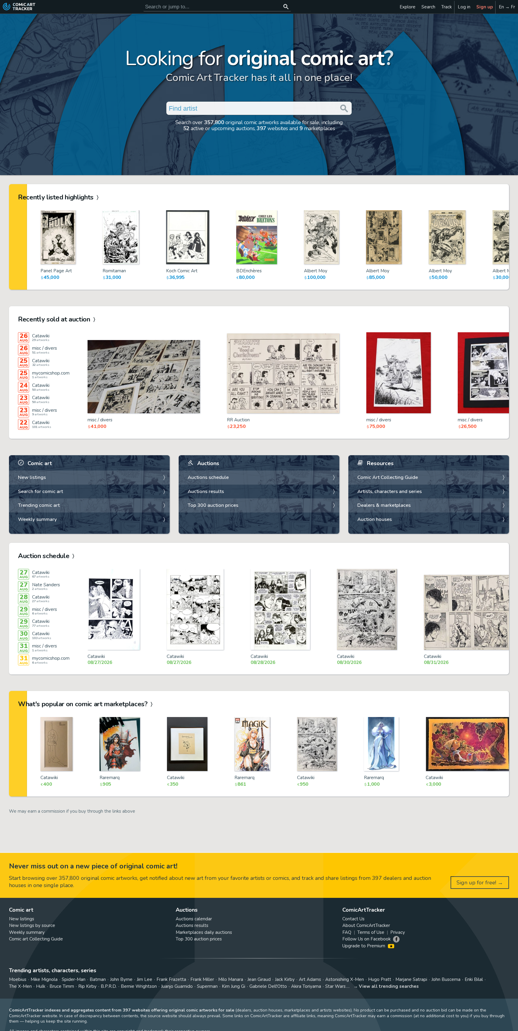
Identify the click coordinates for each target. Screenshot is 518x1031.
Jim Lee (144, 979)
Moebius (17, 979)
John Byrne (121, 979)
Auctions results (206, 491)
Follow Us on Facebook (366, 939)
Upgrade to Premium (364, 946)
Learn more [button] (83, 1002)
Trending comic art (39, 505)
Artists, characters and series (389, 491)
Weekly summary (37, 519)
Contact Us (353, 919)
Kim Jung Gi (233, 986)
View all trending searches (389, 986)
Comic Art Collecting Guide (387, 477)
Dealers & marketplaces (384, 505)
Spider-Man (73, 979)
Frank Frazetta (171, 979)
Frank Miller (202, 979)
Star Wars (335, 986)
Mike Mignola (44, 979)
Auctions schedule (208, 477)
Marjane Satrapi (411, 979)
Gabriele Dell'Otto (268, 986)
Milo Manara (230, 979)
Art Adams (310, 979)
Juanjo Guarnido (177, 986)
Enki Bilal (474, 979)
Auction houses (374, 519)
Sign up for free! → (480, 882)
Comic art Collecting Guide (36, 939)
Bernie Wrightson (139, 986)
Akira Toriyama (306, 986)
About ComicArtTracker (366, 925)
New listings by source (32, 925)
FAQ (346, 932)
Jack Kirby (285, 979)
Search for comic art (40, 491)
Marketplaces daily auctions (204, 932)
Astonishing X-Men (344, 979)
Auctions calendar (194, 919)
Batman (98, 979)
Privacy (397, 932)
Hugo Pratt (379, 979)
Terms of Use (370, 932)
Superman (207, 986)
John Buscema (445, 979)
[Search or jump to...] (286, 6)
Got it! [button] (62, 1016)
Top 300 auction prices (213, 505)
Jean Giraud (259, 979)
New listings (32, 477)
